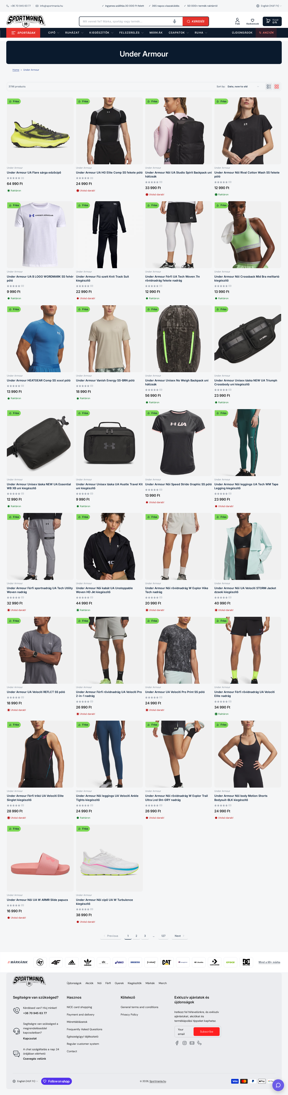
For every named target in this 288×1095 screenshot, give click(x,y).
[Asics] (119, 962)
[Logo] (25, 21)
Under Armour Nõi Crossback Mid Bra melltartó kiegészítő (246, 278)
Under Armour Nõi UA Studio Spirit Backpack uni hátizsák (178, 174)
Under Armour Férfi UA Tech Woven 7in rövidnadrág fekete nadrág (172, 278)
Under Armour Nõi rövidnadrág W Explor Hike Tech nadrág (176, 590)
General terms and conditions (139, 1007)
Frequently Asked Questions (84, 1029)
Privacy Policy (129, 1014)
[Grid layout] (276, 86)
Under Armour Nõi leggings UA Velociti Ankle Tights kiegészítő (107, 797)
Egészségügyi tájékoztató (82, 1036)
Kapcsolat (30, 1038)
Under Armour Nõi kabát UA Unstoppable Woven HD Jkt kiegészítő (104, 590)
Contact (72, 1051)
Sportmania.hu (157, 1081)
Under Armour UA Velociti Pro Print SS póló (175, 692)
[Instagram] (184, 1043)
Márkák (150, 983)
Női (99, 983)
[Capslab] (151, 962)
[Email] (192, 1043)
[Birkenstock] (135, 962)
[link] (156, 33)
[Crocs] (230, 962)
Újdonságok (74, 983)
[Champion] (183, 962)
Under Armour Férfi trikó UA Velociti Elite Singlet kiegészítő (35, 797)
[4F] (56, 962)
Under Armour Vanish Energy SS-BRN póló (105, 380)
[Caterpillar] (167, 962)
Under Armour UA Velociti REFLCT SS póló (36, 692)
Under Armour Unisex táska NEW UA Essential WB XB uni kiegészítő (39, 486)
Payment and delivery (80, 1014)
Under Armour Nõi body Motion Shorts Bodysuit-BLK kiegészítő (240, 797)
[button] (269, 6)
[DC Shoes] (246, 962)
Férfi (108, 983)
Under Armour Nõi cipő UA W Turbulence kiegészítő (104, 901)
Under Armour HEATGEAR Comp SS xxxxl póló (39, 380)
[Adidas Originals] (87, 962)
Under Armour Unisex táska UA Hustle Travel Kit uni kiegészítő (109, 486)
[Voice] (174, 21)
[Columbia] (199, 962)
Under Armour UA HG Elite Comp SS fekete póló (109, 172)
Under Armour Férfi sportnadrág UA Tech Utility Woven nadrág (40, 590)
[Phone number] (199, 1043)
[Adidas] (72, 962)
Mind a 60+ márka (269, 962)
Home (16, 69)
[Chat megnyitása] (278, 1085)
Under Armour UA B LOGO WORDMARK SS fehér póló (40, 278)
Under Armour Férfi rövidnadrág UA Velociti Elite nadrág (244, 693)
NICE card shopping (79, 1007)
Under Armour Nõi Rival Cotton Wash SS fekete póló (247, 174)
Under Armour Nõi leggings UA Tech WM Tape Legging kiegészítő (246, 486)
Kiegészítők (135, 983)
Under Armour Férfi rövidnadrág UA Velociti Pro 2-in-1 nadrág (109, 693)
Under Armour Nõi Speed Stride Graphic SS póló (178, 484)
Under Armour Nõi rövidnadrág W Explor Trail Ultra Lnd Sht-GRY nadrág (176, 797)
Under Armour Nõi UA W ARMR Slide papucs (37, 899)
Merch (163, 983)
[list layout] (268, 86)
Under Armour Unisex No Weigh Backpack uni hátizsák (176, 382)
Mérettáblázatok (77, 1022)
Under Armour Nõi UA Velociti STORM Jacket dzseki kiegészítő (245, 590)
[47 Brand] (40, 962)
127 (163, 936)
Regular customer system (83, 1044)
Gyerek (119, 983)
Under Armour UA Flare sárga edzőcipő (34, 172)
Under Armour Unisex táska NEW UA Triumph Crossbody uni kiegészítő (245, 382)
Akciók (89, 983)
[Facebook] (177, 1043)
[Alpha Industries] (103, 962)
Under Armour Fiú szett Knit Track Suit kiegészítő (102, 278)
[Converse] (214, 962)
